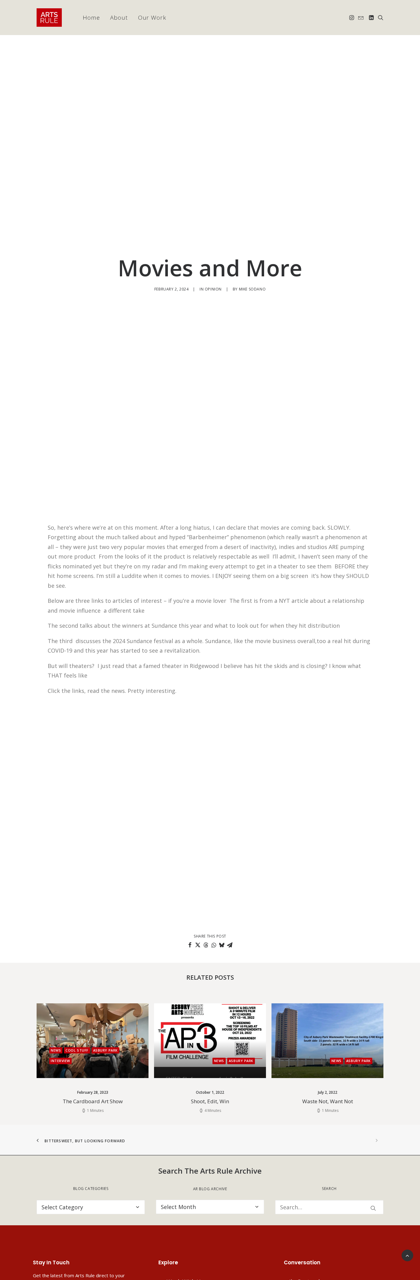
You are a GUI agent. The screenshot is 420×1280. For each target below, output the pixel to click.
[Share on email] (229, 945)
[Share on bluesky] (221, 945)
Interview (361, 1060)
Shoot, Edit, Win (92, 1101)
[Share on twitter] (197, 945)
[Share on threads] (205, 945)
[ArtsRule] (49, 17)
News (102, 1060)
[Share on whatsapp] (213, 945)
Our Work (152, 18)
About (119, 18)
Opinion (213, 289)
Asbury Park (123, 1060)
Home (91, 18)
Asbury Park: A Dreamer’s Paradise (327, 1101)
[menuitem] (91, 17)
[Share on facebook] (189, 945)
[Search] (329, 1207)
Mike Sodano (252, 289)
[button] (352, 17)
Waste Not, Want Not (210, 1101)
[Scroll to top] (407, 1254)
